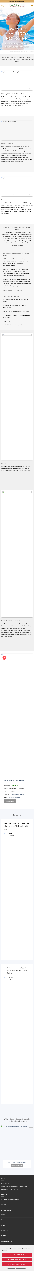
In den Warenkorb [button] (17, 1165)
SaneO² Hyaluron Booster (14, 780)
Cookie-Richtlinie (11, 1268)
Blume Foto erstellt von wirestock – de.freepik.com (23, 137)
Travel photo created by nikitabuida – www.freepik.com (22, 51)
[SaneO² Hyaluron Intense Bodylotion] (17, 1145)
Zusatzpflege (12, 794)
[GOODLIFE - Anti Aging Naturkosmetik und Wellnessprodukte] (17, 5)
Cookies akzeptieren (17, 1255)
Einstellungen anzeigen (17, 1264)
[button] (2, 5)
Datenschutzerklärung (21, 1268)
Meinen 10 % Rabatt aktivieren (10, 1199)
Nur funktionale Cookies (17, 1259)
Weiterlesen (10, 801)
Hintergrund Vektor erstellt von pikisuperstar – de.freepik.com (21, 194)
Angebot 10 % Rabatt (14, 797)
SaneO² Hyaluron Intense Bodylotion (17, 1162)
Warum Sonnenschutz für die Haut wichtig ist (14, 1186)
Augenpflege (4, 1183)
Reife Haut (22, 794)
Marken (3, 1204)
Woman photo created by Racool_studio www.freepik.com (22, 88)
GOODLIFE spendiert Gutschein (10, 1190)
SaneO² (18, 794)
